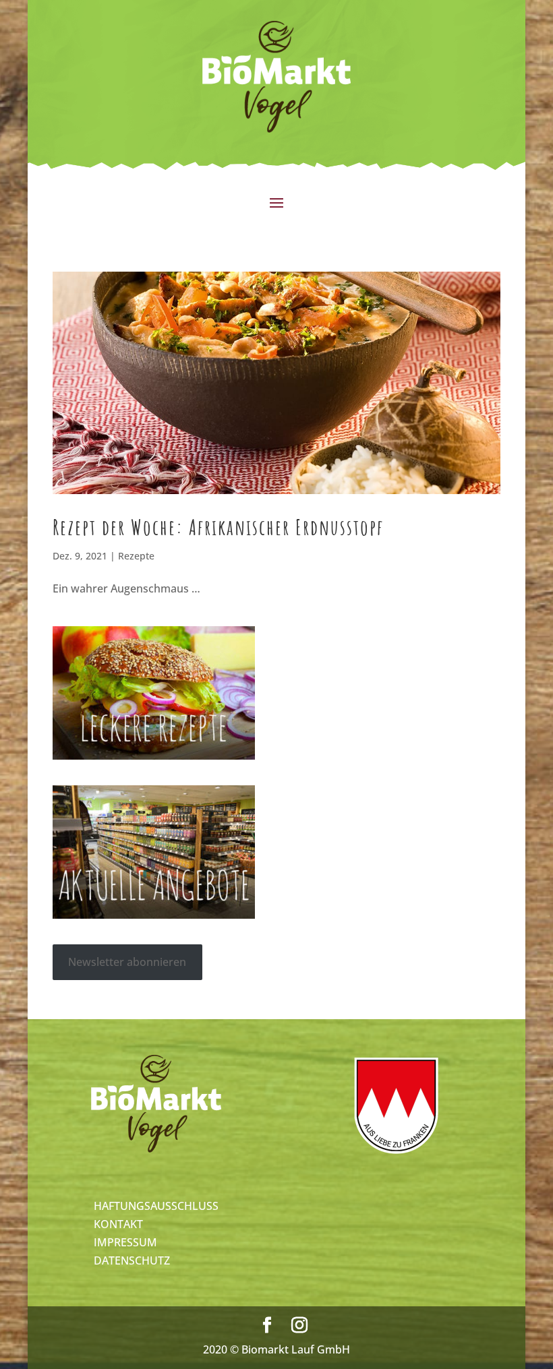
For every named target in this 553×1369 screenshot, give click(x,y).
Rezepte (136, 555)
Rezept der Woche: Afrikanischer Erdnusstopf (218, 527)
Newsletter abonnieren (127, 961)
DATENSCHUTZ (132, 1260)
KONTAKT (118, 1224)
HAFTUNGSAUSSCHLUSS (156, 1205)
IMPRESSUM (125, 1242)
